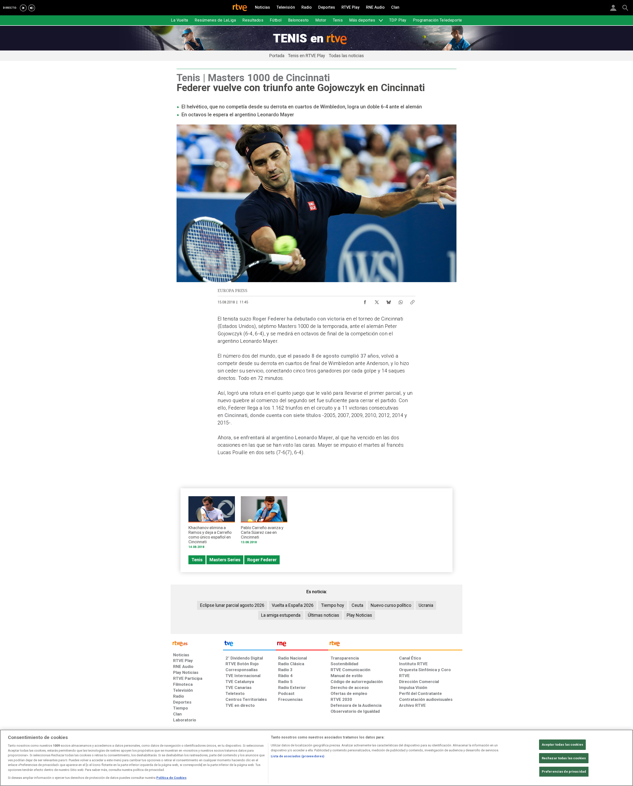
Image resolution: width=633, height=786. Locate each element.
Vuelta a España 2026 (293, 605)
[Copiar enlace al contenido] (412, 301)
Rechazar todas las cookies (564, 758)
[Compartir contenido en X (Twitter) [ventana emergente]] (377, 301)
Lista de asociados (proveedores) (297, 756)
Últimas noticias (323, 615)
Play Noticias (359, 615)
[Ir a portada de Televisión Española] (249, 644)
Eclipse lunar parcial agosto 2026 (232, 605)
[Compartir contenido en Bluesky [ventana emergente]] (389, 301)
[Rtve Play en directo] (23, 8)
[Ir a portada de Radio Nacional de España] (302, 644)
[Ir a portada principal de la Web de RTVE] (197, 643)
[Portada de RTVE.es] (240, 7)
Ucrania (426, 605)
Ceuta (357, 605)
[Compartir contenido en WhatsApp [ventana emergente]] (401, 301)
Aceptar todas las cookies (562, 744)
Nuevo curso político (391, 605)
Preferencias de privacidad (564, 772)
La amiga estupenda (280, 615)
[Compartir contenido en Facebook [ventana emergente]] (365, 301)
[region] (316, 758)
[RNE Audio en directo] (32, 8)
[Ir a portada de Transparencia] (395, 644)
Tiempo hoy (332, 605)
